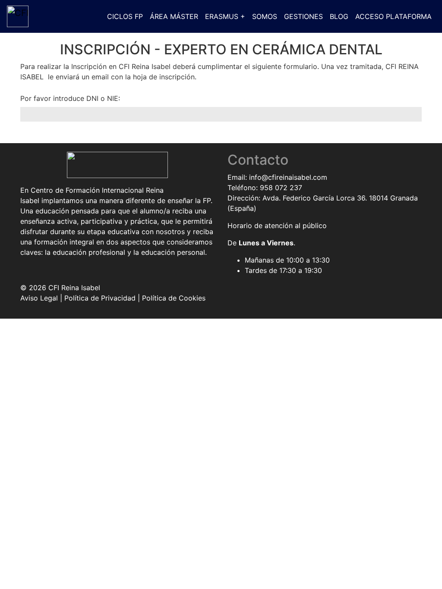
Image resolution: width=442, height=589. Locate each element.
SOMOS (264, 16)
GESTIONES (303, 16)
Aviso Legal (39, 298)
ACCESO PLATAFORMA (393, 16)
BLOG (339, 16)
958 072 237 (281, 187)
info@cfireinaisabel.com (288, 177)
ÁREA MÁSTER (174, 16)
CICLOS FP (125, 16)
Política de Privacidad (100, 298)
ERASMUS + (225, 16)
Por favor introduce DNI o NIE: (70, 98)
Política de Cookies (173, 298)
